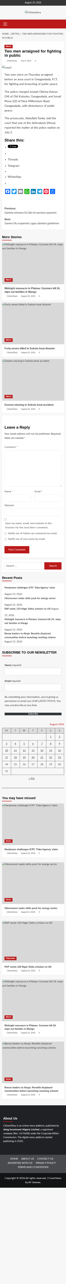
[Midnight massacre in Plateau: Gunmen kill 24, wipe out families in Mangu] (33, 263)
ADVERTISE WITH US (20, 1163)
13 (33, 750)
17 (6, 757)
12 (24, 750)
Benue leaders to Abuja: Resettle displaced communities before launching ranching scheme (30, 635)
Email (38, 491)
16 (59, 750)
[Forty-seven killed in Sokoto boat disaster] (33, 323)
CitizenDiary (12, 61)
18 (15, 757)
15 (50, 750)
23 (59, 757)
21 (41, 757)
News (8, 841)
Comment (10, 447)
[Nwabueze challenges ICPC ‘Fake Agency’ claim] (33, 824)
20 (33, 757)
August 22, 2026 (28, 296)
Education (10, 958)
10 (6, 750)
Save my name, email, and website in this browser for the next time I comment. (28, 525)
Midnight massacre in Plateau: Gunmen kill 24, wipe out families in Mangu (32, 621)
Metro (8, 46)
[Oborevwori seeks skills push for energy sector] (33, 883)
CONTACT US (45, 1158)
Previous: (30, 210)
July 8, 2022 (26, 61)
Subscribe (33, 714)
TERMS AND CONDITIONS (33, 1167)
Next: (31, 221)
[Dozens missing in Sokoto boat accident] (33, 380)
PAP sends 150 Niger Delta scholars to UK (27, 609)
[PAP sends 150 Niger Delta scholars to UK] (33, 942)
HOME (14, 1158)
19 (24, 757)
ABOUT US (27, 1158)
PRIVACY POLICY (46, 1163)
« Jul (32, 778)
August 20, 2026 (28, 352)
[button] (5, 24)
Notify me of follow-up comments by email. (32, 533)
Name (8, 491)
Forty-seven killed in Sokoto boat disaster (29, 348)
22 (50, 757)
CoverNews (55, 1178)
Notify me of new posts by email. (26, 539)
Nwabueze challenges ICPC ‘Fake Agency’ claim (29, 588)
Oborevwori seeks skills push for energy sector (30, 598)
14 (41, 750)
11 (15, 750)
